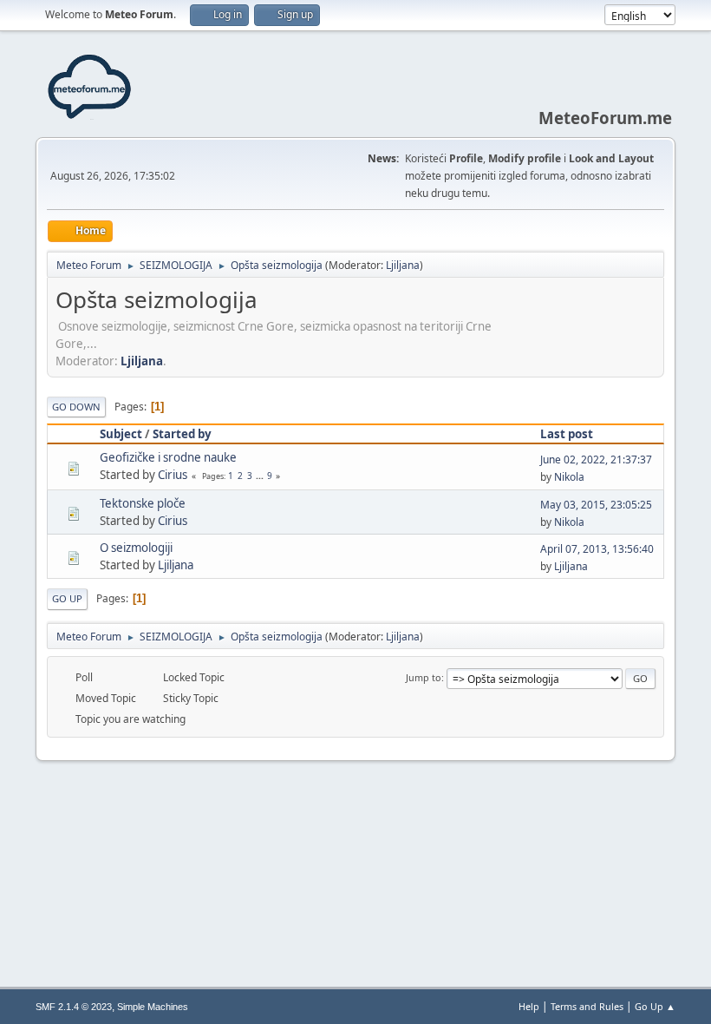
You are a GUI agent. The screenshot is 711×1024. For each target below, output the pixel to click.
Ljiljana (403, 265)
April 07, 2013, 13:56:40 (597, 549)
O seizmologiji (136, 547)
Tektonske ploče (143, 503)
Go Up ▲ (655, 1006)
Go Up (67, 598)
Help (529, 1006)
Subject (121, 434)
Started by (182, 434)
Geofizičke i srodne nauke (168, 457)
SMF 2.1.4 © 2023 (74, 1006)
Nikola (569, 476)
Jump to (423, 677)
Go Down (76, 406)
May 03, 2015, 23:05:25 (596, 504)
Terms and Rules (587, 1006)
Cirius (172, 474)
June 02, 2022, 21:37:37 (596, 459)
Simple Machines (152, 1006)
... (261, 475)
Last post (566, 434)
